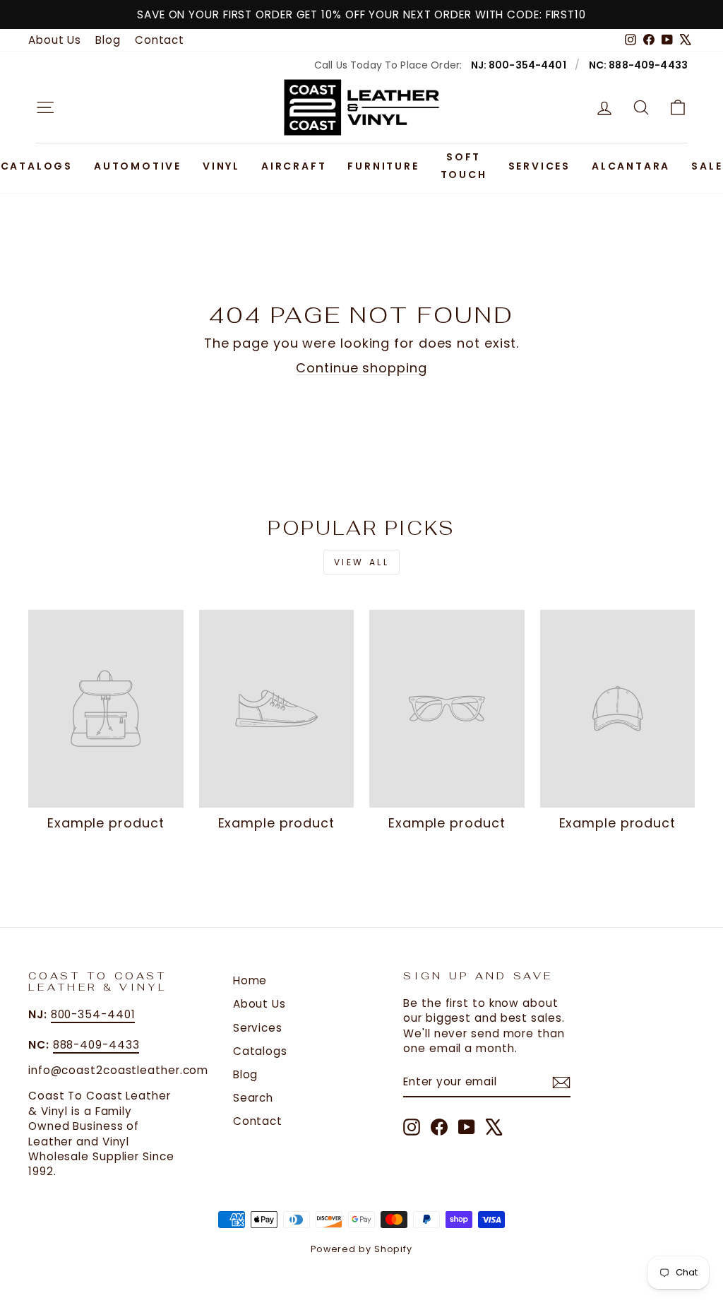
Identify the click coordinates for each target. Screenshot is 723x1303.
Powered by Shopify (361, 1249)
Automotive (137, 166)
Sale (706, 166)
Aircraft (293, 166)
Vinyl (221, 166)
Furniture (383, 166)
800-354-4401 (93, 1014)
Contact (159, 40)
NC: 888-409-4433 (638, 65)
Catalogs (37, 166)
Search (253, 1097)
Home (250, 980)
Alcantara (631, 166)
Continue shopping (361, 368)
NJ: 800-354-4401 (518, 65)
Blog (108, 40)
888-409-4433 (96, 1044)
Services (539, 166)
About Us (54, 40)
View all (362, 562)
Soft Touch (464, 166)
